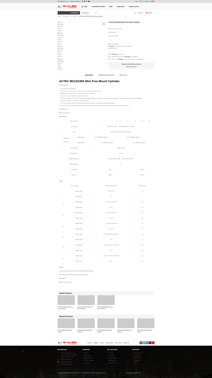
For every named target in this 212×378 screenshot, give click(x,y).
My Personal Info (112, 362)
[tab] (89, 75)
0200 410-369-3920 (66, 359)
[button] (103, 23)
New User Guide (137, 353)
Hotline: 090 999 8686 (66, 364)
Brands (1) (123, 75)
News (111, 6)
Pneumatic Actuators (127, 46)
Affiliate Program (88, 358)
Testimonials (87, 355)
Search (135, 13)
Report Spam (136, 360)
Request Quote (134, 6)
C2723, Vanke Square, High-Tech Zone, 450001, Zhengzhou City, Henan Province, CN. (69, 355)
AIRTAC (115, 48)
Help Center (136, 355)
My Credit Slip (112, 358)
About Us (89, 342)
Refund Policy (137, 358)
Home (59, 16)
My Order (110, 353)
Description (89, 75)
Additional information (106, 75)
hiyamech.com (137, 372)
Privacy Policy (109, 342)
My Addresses (112, 360)
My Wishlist (111, 355)
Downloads (121, 6)
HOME (85, 6)
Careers (102, 342)
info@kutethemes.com (66, 361)
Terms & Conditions (89, 360)
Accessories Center (98, 6)
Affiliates (96, 342)
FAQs (134, 362)
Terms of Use (118, 342)
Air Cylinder (74, 16)
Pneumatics (66, 16)
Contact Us (126, 342)
